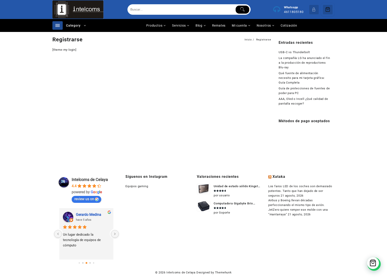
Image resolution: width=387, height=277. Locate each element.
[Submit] (242, 10)
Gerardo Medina (88, 214)
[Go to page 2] (86, 263)
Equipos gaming (136, 186)
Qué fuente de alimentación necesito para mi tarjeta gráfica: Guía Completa (302, 77)
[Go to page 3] (90, 263)
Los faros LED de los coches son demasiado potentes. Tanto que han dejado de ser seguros (300, 191)
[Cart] (328, 9)
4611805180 (294, 12)
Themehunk (223, 272)
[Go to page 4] (93, 263)
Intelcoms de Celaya (90, 179)
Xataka (279, 176)
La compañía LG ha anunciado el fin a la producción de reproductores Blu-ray (304, 62)
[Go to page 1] (83, 263)
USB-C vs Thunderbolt (294, 52)
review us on (84, 199)
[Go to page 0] (79, 263)
